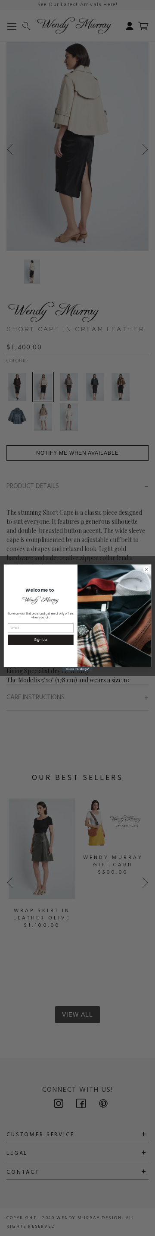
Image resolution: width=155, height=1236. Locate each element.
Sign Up (40, 639)
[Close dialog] (146, 569)
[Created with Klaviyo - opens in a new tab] (77, 669)
